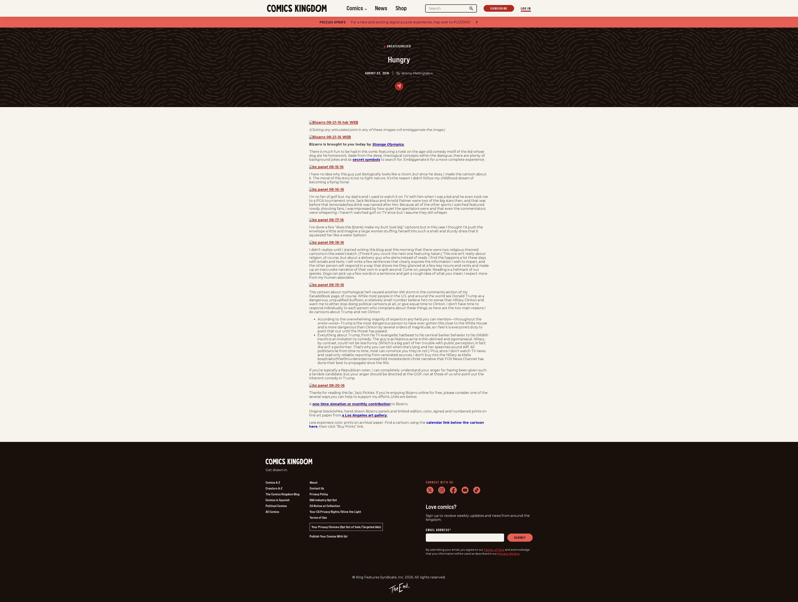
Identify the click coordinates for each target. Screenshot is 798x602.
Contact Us (317, 488)
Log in (526, 8)
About (314, 482)
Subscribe (498, 8)
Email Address (438, 530)
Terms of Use (318, 517)
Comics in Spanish (278, 500)
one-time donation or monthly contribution (351, 404)
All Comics (272, 512)
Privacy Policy (319, 494)
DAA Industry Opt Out (323, 500)
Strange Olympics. (388, 144)
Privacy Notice (508, 553)
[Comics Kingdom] (289, 462)
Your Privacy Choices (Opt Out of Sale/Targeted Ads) (346, 527)
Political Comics (276, 506)
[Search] (471, 8)
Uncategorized (399, 46)
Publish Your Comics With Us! (329, 536)
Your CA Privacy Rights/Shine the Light (335, 512)
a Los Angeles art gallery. (364, 415)
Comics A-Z (273, 482)
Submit (520, 537)
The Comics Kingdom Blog (283, 494)
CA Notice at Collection (325, 506)
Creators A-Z (274, 488)
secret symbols (366, 160)
